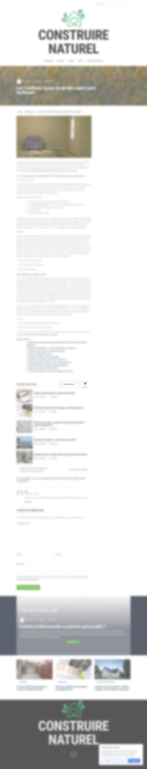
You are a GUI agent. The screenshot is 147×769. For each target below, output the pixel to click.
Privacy (83, 387)
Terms (86, 387)
